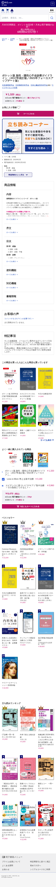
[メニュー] (52, 4)
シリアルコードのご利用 (40, 869)
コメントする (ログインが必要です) (18, 319)
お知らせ (5, 869)
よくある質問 (7, 865)
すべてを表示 (46, 440)
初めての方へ (35, 865)
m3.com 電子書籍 (4, 39)
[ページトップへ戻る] (52, 883)
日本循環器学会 (8, 85)
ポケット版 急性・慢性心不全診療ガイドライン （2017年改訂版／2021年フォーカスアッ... (25, 473)
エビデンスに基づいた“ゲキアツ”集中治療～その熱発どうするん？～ (25, 486)
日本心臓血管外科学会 (39, 85)
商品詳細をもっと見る (16, 175)
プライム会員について (11, 861)
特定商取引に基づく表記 (40, 861)
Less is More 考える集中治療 (20, 479)
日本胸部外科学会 (12, 39)
